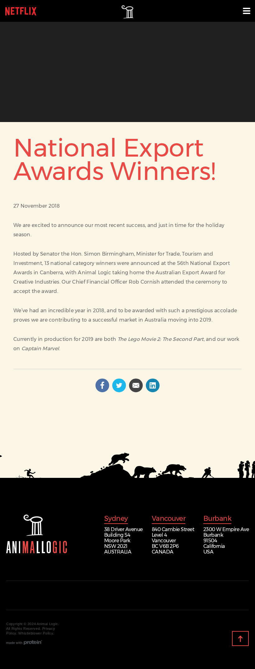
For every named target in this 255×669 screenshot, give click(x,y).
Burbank (217, 519)
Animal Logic (127, 11)
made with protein (24, 642)
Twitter (125, 384)
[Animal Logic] (36, 534)
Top (248, 639)
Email (142, 384)
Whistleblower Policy (35, 633)
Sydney (116, 519)
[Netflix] (20, 13)
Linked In (159, 384)
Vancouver (169, 519)
